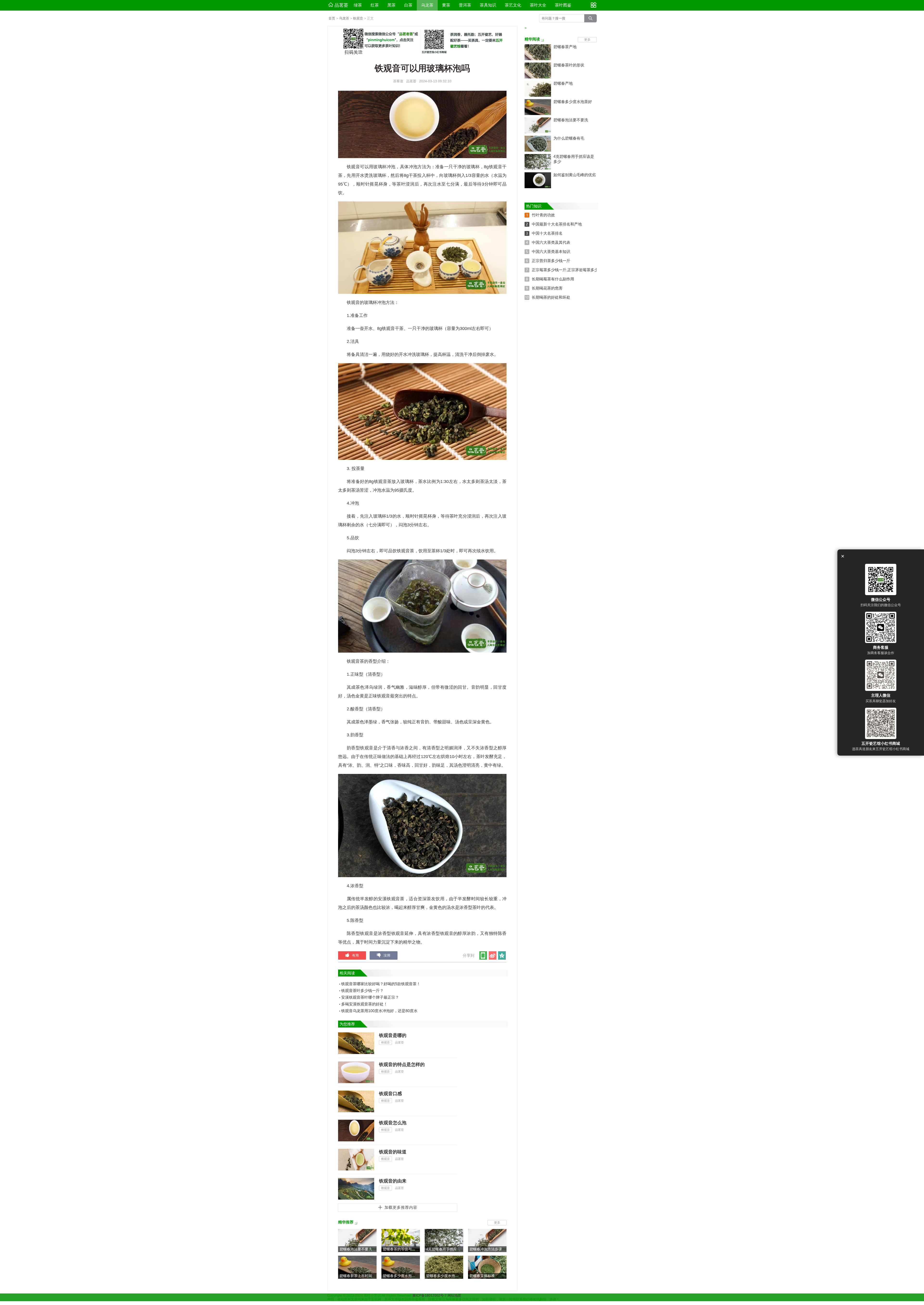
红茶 (375, 5)
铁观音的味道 (392, 1151)
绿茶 (358, 5)
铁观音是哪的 (392, 1035)
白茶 (408, 5)
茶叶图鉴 (563, 5)
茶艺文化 (513, 5)
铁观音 (358, 18)
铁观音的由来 (392, 1180)
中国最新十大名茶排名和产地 (557, 224)
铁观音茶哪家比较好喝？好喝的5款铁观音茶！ (380, 984)
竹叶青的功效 (543, 215)
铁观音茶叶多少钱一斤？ (362, 991)
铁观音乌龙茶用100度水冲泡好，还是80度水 (379, 1011)
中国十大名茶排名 (547, 233)
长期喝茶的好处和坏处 (551, 297)
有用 (355, 955)
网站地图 (454, 1295)
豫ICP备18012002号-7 (430, 1295)
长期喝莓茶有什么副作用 (553, 279)
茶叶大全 (538, 5)
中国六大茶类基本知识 (551, 252)
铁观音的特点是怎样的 (402, 1064)
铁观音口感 (390, 1093)
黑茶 (391, 5)
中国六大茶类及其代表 (551, 242)
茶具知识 (488, 5)
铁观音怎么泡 (392, 1122)
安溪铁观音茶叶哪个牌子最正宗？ (370, 997)
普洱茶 (465, 5)
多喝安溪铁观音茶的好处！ (364, 1004)
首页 (331, 18)
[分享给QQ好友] (502, 955)
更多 (497, 1222)
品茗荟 (341, 5)
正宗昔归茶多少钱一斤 (551, 261)
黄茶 (446, 5)
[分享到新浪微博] (493, 955)
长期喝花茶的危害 (547, 288)
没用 (387, 955)
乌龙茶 (427, 5)
